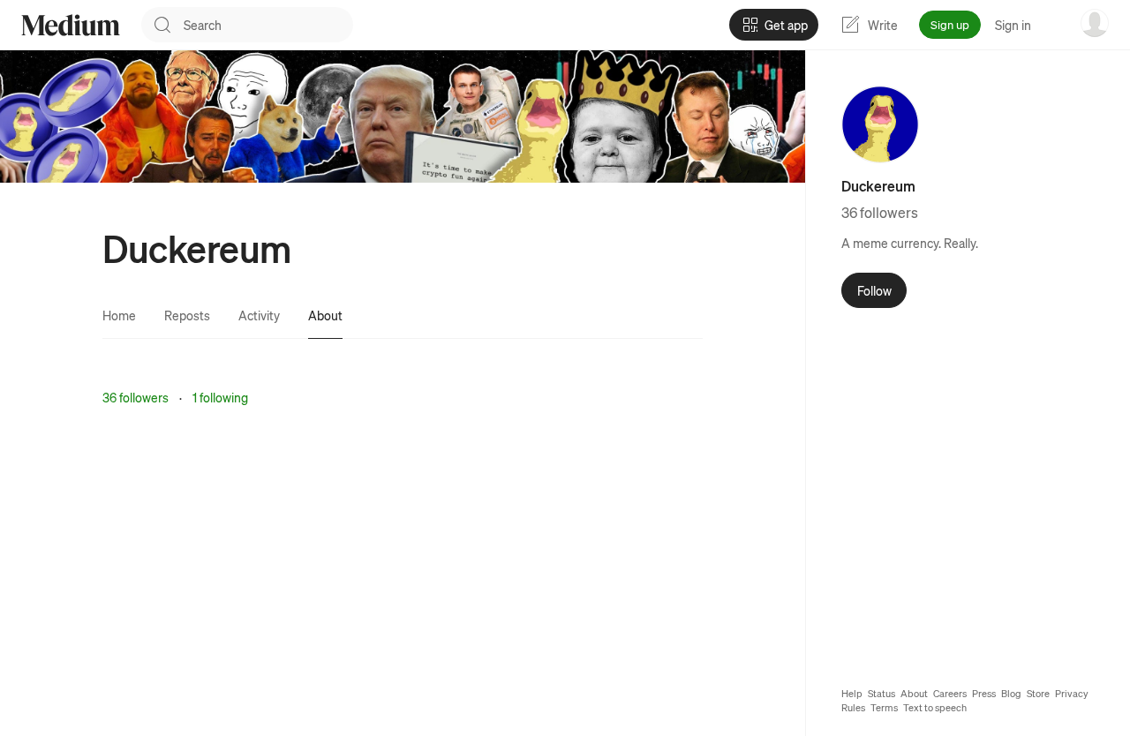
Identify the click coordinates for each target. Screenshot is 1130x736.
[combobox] (268, 24)
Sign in (1013, 25)
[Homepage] (70, 25)
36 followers (135, 397)
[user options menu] (1095, 23)
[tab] (119, 315)
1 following (220, 397)
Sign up (949, 24)
